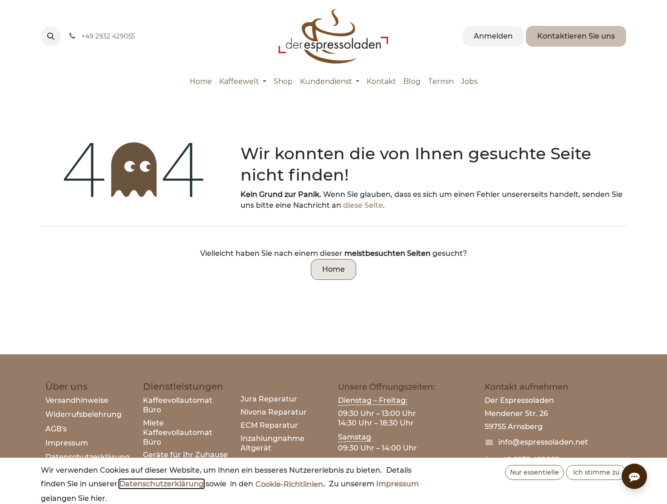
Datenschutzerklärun (85, 457)
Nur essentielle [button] (534, 472)
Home (333, 269)
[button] (51, 36)
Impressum (66, 443)
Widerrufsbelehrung (83, 414)
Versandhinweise (76, 400)
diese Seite (363, 205)
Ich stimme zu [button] (596, 472)
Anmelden (493, 36)
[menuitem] (201, 82)
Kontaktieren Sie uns (576, 36)
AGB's (56, 429)
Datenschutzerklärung (161, 484)
